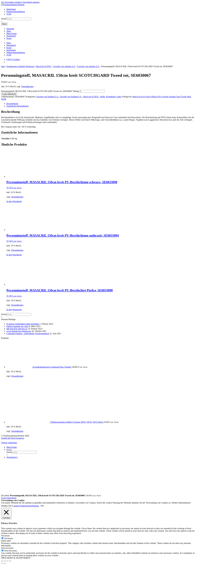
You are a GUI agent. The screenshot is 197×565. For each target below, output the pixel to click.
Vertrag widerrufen (9, 443)
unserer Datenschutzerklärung (26, 506)
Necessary (8, 538)
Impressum (11, 9)
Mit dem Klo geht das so (16, 329)
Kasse (9, 38)
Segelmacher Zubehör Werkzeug (20, 66)
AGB (8, 14)
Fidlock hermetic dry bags (17, 326)
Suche (3, 19)
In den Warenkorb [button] (14, 201)
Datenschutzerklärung (15, 11)
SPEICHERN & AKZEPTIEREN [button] (15, 558)
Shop (8, 31)
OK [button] (42, 506)
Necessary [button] (5, 536)
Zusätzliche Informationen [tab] (17, 106)
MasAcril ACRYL (43, 66)
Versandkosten (27, 86)
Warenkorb (11, 36)
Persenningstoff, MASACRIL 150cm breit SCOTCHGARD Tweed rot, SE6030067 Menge (40, 91)
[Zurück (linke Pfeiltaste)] (2, 563)
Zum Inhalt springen (31, 2)
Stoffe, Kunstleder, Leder (110, 97)
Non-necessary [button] (7, 548)
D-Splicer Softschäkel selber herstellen (22, 324)
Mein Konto (11, 33)
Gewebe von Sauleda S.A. (64, 66)
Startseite (10, 29)
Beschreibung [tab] (12, 103)
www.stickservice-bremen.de (18, 331)
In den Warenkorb (9, 94)
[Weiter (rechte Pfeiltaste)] (5, 563)
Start (3, 66)
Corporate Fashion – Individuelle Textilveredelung (27, 333)
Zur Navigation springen (11, 2)
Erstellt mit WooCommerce (12, 438)
